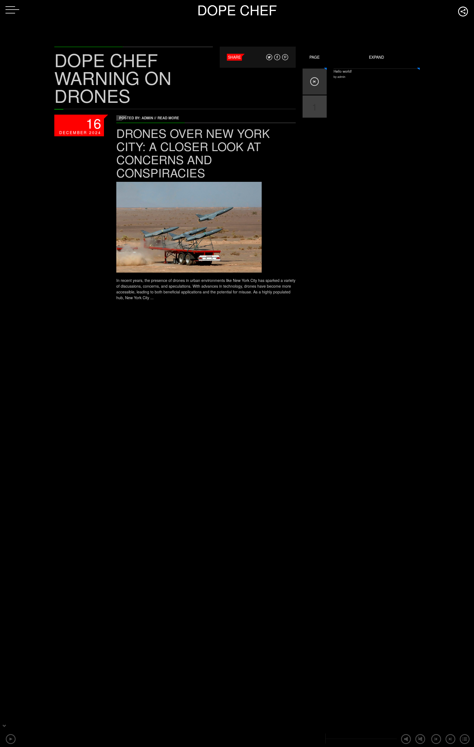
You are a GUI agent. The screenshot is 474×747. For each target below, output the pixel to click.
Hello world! (343, 71)
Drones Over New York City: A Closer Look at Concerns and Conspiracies (193, 153)
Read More (168, 117)
